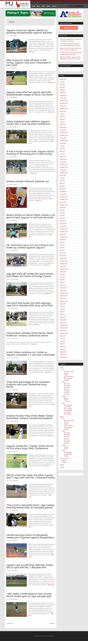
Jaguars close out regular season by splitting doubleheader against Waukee (29, 31)
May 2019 (62, 311)
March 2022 (63, 221)
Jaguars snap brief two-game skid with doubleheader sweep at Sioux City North (29, 93)
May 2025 (62, 119)
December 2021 (64, 229)
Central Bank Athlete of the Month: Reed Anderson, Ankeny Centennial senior (29, 334)
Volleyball (66, 380)
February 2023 (63, 191)
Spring (63, 382)
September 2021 (64, 237)
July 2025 (62, 114)
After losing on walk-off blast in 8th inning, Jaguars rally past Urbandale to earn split (28, 62)
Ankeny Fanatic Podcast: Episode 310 (27, 181)
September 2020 (64, 269)
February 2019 (63, 319)
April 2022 (62, 218)
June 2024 (62, 148)
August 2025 (63, 111)
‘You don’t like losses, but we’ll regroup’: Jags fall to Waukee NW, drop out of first (29, 304)
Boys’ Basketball (68, 405)
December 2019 (64, 293)
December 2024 (64, 132)
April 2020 (62, 282)
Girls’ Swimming (68, 378)
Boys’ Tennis (67, 385)
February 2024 (63, 159)
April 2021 (62, 250)
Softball (66, 399)
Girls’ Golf (66, 389)
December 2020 (64, 261)
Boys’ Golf (66, 373)
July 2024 (62, 146)
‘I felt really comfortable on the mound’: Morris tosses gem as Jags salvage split (29, 595)
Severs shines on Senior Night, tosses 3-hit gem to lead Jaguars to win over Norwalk (30, 216)
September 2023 (64, 172)
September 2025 (64, 108)
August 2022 (63, 207)
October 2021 (63, 234)
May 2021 (62, 247)
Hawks (61, 367)
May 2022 (62, 215)
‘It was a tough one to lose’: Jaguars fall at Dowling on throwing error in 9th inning (30, 152)
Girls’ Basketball (68, 410)
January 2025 (63, 130)
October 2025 (63, 106)
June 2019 (62, 309)
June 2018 (62, 341)
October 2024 (63, 138)
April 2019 (62, 314)
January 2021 (63, 258)
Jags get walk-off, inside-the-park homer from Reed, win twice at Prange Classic (29, 275)
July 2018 (62, 338)
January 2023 (63, 194)
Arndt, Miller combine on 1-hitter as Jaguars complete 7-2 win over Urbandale (30, 353)
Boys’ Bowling (67, 407)
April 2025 (62, 122)
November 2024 (64, 135)
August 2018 (63, 336)
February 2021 (63, 255)
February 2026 (63, 95)
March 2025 (63, 124)
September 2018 (64, 333)
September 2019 (64, 301)
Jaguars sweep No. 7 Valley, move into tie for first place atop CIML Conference (29, 447)
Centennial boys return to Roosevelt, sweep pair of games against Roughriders (30, 536)
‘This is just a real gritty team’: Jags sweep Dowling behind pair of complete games (30, 506)
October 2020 (63, 266)
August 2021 (63, 239)
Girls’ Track (66, 394)
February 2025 (63, 127)
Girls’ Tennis (67, 392)
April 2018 (62, 346)
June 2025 (62, 116)
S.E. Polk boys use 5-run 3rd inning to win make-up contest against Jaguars (30, 246)
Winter (63, 403)
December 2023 (64, 164)
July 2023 (62, 178)
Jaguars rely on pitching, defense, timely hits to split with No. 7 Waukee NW (29, 566)
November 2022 (64, 199)
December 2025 (64, 100)
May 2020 (62, 279)
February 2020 (63, 287)
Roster (67, 401)
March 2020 (63, 285)
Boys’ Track (66, 387)
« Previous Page (9, 623)
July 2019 (62, 306)
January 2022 (63, 226)
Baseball (66, 398)
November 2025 (64, 103)
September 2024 (64, 140)
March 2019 (63, 317)
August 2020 (63, 271)
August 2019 (63, 303)
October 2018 (63, 330)
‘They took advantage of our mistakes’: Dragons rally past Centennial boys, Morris (28, 384)
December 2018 (64, 325)
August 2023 (63, 175)
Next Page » (52, 623)
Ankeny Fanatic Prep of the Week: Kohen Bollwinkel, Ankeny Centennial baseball (29, 417)
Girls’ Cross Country (68, 376)
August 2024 (63, 143)
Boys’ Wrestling (68, 414)
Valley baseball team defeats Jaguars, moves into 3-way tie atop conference (28, 122)
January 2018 (63, 354)
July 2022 (62, 210)
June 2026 (62, 84)
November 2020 (64, 263)
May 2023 (62, 183)
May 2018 (62, 344)
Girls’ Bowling (67, 412)
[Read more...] (31, 52)
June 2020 (62, 277)
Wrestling (66, 456)
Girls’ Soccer (67, 391)
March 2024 (63, 156)
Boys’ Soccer (67, 383)
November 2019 (64, 295)
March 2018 (63, 349)
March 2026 (63, 92)
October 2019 (63, 298)
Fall (63, 369)
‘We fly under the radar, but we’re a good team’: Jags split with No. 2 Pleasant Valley (30, 476)
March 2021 (63, 253)
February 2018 (63, 352)
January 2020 (63, 290)
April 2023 (62, 186)
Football (66, 375)
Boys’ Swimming (68, 408)
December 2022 (64, 197)
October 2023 (63, 170)
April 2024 (62, 154)
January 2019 (63, 322)
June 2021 (62, 245)
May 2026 (62, 87)
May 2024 (62, 151)
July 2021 (62, 242)
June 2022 (62, 213)
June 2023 (62, 180)
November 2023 (64, 167)
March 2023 (63, 189)
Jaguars (62, 416)
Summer (64, 396)
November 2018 (64, 328)
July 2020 (62, 274)
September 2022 (64, 205)
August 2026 (63, 79)
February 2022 (63, 223)
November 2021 (64, 231)
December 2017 (64, 357)
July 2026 (62, 82)
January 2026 (63, 98)
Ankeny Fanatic (23, 4)
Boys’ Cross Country (69, 371)
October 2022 (63, 202)
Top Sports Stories (64, 458)
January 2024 (63, 162)
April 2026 (62, 90)
